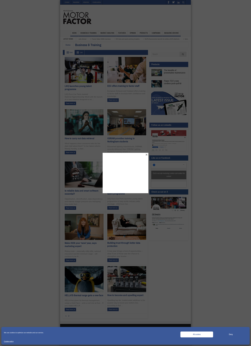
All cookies (197, 334)
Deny (231, 334)
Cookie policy (9, 341)
